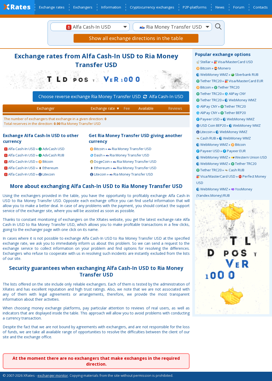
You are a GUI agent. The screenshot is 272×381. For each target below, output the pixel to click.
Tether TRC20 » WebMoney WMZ (227, 100)
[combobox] (90, 27)
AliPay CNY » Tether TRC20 (222, 106)
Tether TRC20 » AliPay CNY (222, 93)
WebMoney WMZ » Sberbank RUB (228, 74)
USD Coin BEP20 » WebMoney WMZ (230, 125)
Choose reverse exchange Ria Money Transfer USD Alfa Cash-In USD (111, 96)
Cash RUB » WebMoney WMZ (225, 138)
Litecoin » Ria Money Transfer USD (123, 174)
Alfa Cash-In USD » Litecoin (31, 174)
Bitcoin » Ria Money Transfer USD (122, 148)
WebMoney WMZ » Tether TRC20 (227, 163)
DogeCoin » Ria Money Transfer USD (124, 161)
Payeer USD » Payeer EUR (222, 150)
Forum (238, 7)
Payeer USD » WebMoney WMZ (226, 119)
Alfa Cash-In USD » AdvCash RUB (35, 155)
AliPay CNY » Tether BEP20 (222, 112)
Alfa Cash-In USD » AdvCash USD (36, 148)
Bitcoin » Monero (215, 68)
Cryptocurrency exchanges (152, 7)
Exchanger (45, 108)
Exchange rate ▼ (105, 108)
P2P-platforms (195, 7)
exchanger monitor (52, 375)
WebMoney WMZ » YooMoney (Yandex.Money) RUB (224, 192)
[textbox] (90, 27)
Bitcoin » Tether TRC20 (219, 87)
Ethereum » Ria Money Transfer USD (124, 167)
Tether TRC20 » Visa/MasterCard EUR (231, 80)
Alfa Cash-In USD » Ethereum (32, 167)
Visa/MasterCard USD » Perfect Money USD (231, 179)
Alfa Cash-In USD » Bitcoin (30, 161)
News (219, 7)
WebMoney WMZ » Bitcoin (222, 144)
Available (146, 108)
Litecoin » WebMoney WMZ (223, 131)
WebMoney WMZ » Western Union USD (233, 157)
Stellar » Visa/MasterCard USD (226, 61)
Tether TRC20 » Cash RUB (221, 170)
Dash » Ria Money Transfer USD (121, 155)
